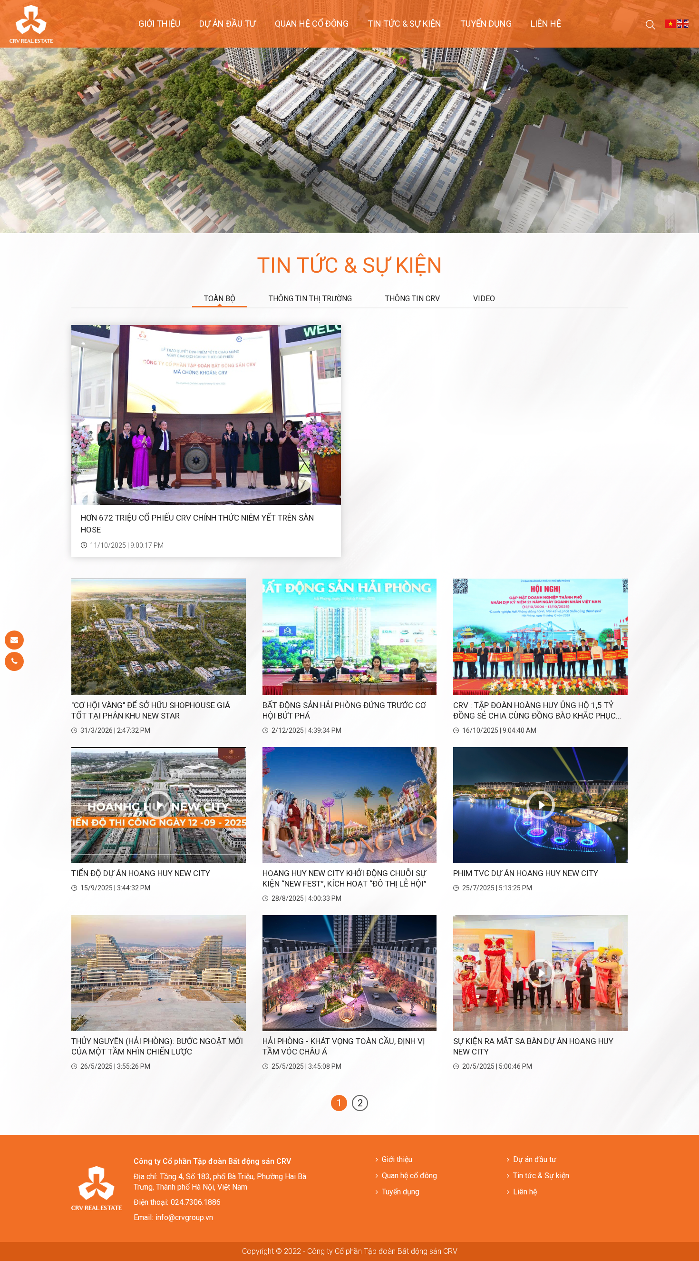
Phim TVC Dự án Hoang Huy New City (525, 873)
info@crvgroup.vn (184, 1217)
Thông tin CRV (412, 298)
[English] (683, 23)
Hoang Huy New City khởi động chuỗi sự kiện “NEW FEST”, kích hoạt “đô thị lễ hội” (344, 878)
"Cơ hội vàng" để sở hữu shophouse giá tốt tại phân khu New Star (150, 710)
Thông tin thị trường (310, 298)
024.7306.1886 (196, 1202)
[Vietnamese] (671, 23)
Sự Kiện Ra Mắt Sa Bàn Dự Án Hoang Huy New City (533, 1046)
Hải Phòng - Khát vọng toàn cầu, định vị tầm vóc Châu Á (343, 1046)
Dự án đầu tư (227, 24)
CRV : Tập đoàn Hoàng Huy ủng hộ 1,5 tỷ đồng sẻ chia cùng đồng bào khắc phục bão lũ (534, 710)
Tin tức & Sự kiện (404, 24)
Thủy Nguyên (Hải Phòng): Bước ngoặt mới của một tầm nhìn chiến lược (157, 1046)
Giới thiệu (159, 24)
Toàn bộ (219, 298)
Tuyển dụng (486, 24)
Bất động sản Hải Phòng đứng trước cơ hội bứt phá (344, 710)
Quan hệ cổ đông (312, 24)
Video (484, 298)
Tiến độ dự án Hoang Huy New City (140, 873)
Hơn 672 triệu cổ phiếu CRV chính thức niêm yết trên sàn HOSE (197, 523)
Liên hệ (546, 24)
